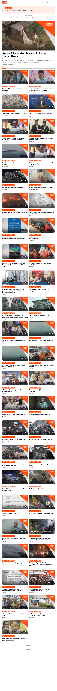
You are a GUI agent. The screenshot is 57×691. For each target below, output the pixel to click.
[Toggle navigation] (54, 2)
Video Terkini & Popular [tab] (12, 17)
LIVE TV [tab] (24, 17)
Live (50, 2)
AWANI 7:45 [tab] (32, 17)
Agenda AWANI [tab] (43, 17)
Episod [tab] (4, 66)
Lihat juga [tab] (11, 66)
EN (44, 2)
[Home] (4, 2)
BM (42, 2)
